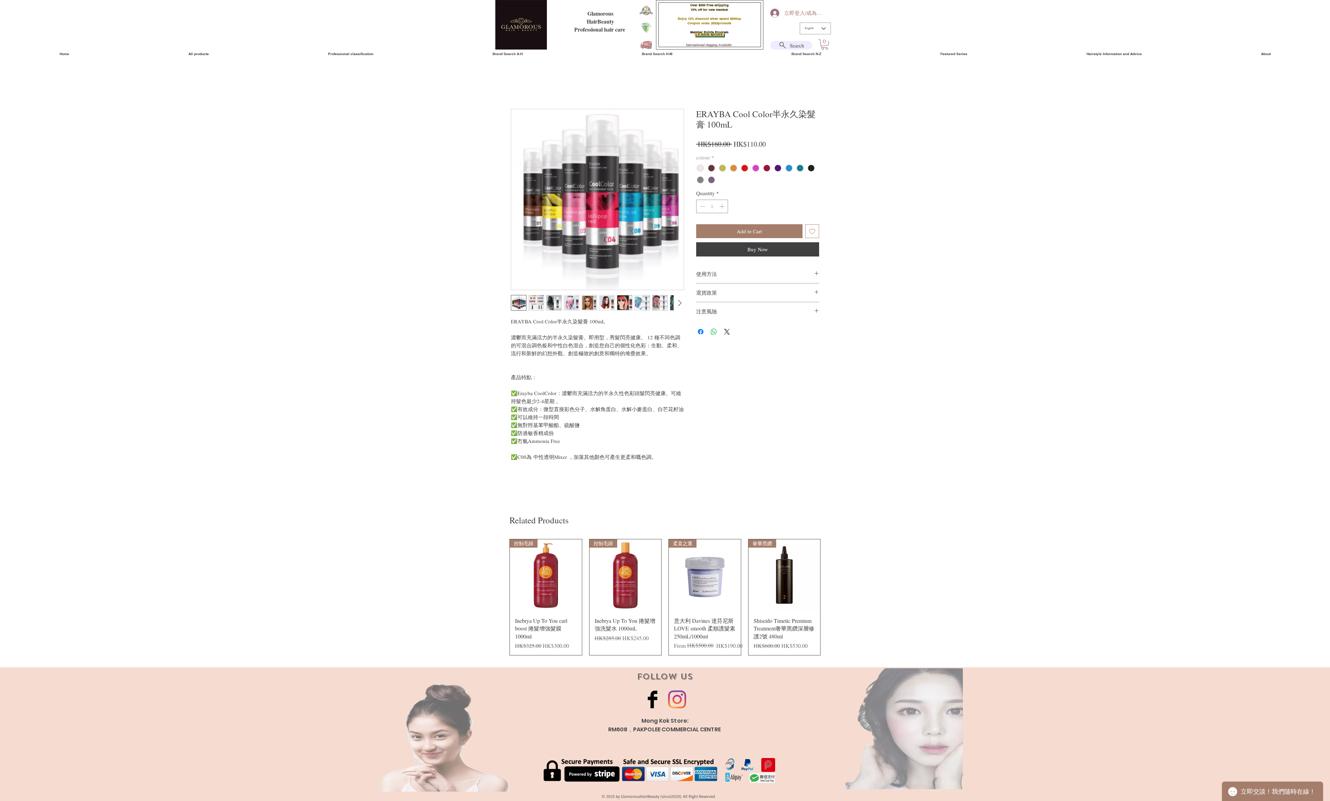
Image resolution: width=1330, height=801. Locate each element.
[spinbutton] (712, 206)
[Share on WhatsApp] (714, 332)
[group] (665, 597)
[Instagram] (677, 699)
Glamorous (600, 13)
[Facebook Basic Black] (653, 699)
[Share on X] (727, 332)
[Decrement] (702, 206)
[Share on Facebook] (701, 332)
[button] (824, 44)
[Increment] (722, 206)
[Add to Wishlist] (812, 231)
